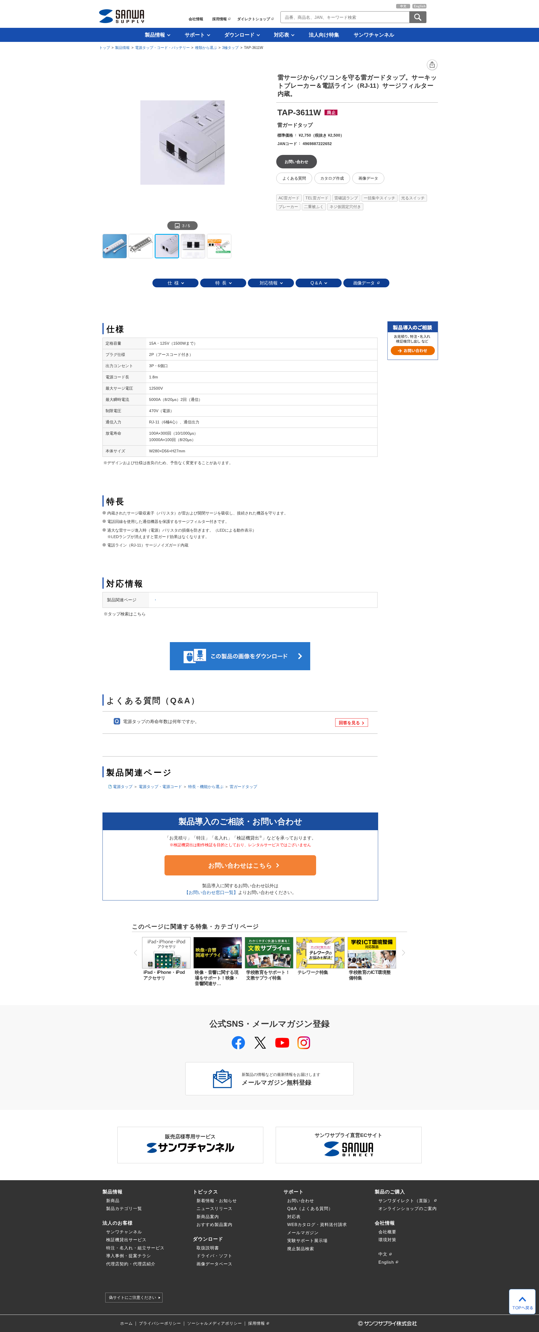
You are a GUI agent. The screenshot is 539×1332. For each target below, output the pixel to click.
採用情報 (219, 19)
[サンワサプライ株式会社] (121, 16)
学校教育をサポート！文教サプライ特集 (268, 975)
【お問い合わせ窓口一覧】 (211, 892)
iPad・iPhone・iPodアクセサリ (164, 975)
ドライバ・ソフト (214, 1255)
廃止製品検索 (300, 1248)
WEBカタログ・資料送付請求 (317, 1224)
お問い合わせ (300, 1200)
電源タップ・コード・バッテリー (162, 48)
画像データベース (214, 1263)
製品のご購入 (390, 1191)
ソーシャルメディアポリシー (214, 1323)
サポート (195, 35)
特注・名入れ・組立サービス (135, 1247)
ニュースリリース (214, 1208)
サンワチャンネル (374, 35)
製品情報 (155, 35)
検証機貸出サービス (126, 1239)
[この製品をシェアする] (432, 65)
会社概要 (387, 1231)
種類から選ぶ (206, 48)
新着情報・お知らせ (217, 1200)
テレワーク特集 (313, 972)
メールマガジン (303, 1232)
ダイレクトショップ (253, 19)
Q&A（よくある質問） (310, 1208)
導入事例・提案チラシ (128, 1255)
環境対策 (387, 1239)
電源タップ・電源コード (160, 786)
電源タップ (123, 786)
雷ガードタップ (243, 786)
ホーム (126, 1323)
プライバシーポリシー (160, 1323)
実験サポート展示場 (307, 1240)
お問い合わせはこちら (240, 865)
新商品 (113, 1200)
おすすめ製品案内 (214, 1224)
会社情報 (196, 19)
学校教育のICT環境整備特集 (370, 975)
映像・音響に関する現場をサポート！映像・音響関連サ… (216, 978)
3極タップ (230, 48)
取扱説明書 (208, 1247)
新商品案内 (208, 1216)
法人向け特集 (324, 35)
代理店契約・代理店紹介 (131, 1263)
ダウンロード (239, 35)
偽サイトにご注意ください (132, 1297)
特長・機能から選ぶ (205, 786)
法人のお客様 (117, 1222)
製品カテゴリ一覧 (124, 1208)
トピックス (205, 1191)
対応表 (281, 35)
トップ (104, 48)
